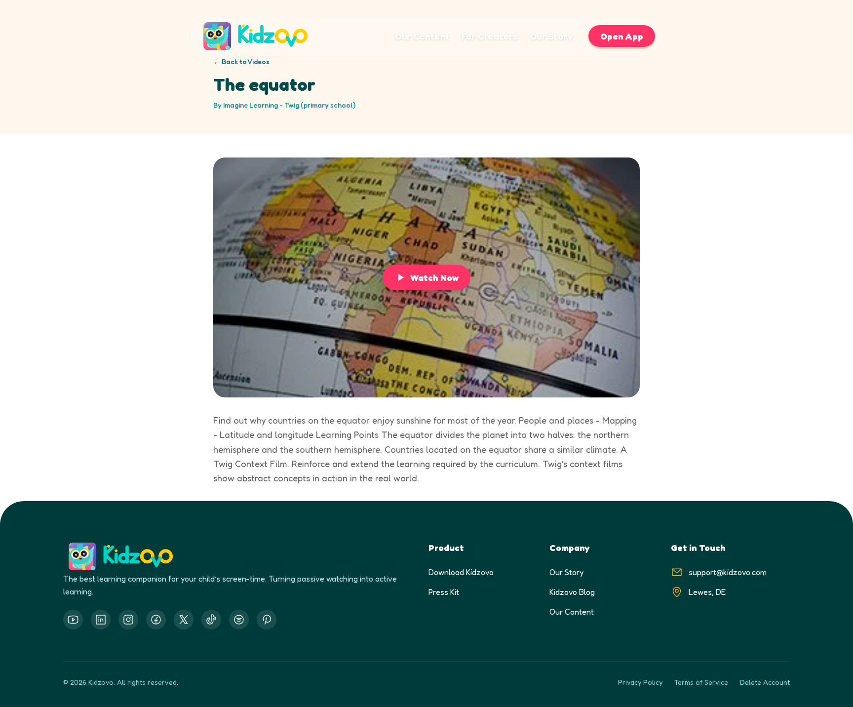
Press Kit (443, 592)
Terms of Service (701, 682)
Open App (621, 36)
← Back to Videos (241, 61)
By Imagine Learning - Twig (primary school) (284, 105)
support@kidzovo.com (728, 572)
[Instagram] (128, 619)
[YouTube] (73, 619)
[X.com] (184, 619)
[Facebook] (156, 619)
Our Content (422, 36)
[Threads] (211, 619)
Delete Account (765, 682)
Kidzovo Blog (572, 592)
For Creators (490, 36)
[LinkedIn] (101, 619)
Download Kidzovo (461, 572)
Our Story (551, 36)
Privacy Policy (640, 682)
